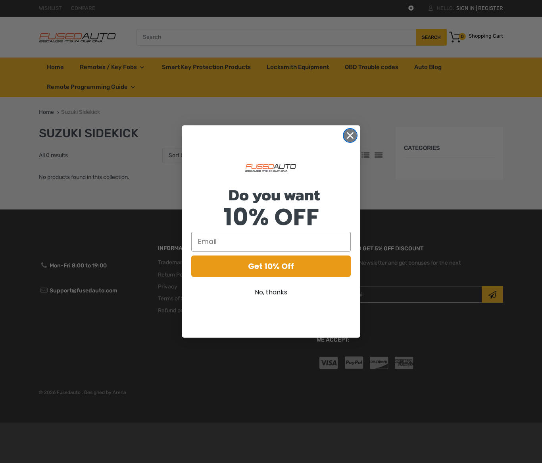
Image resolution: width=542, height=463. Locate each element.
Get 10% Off (271, 266)
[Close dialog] (350, 135)
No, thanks (271, 292)
